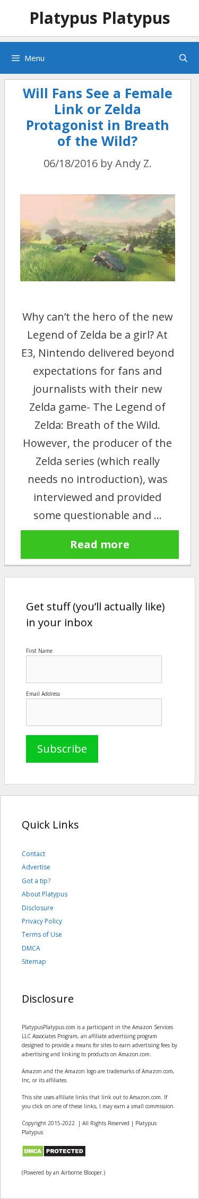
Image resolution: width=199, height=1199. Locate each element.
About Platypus (44, 894)
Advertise (36, 867)
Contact (33, 853)
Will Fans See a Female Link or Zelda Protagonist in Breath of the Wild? (97, 117)
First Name (39, 650)
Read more (99, 544)
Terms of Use (42, 934)
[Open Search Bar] (183, 58)
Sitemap (34, 961)
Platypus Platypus (99, 18)
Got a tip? (36, 880)
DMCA (31, 948)
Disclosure (38, 907)
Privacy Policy (42, 921)
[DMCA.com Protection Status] (54, 1155)
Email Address (43, 693)
